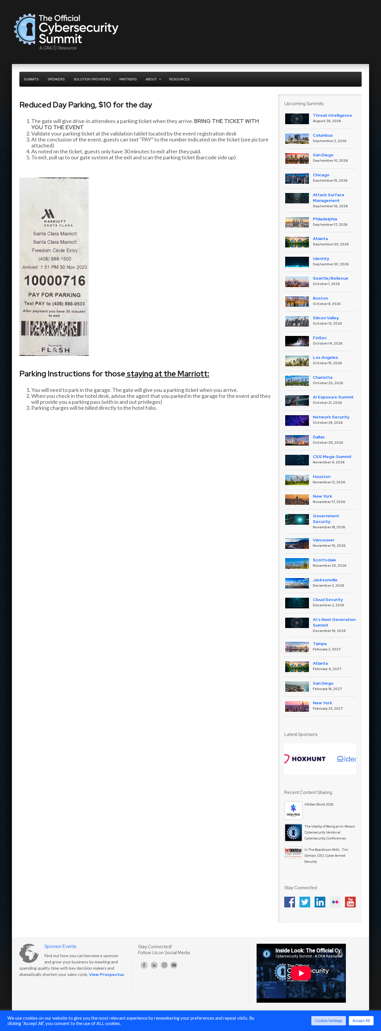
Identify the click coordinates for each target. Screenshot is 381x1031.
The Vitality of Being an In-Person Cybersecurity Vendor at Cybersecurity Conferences (330, 832)
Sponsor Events (60, 946)
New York (322, 496)
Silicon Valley (326, 317)
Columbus (323, 135)
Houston (321, 476)
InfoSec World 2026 (319, 804)
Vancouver (324, 540)
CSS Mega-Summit (332, 456)
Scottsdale (324, 560)
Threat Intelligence (332, 115)
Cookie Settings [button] (328, 1020)
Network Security (331, 417)
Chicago (321, 174)
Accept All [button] (361, 1020)
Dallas (319, 437)
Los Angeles (325, 357)
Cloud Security (328, 599)
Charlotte (323, 377)
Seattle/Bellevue (330, 278)
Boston (320, 298)
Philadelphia (325, 219)
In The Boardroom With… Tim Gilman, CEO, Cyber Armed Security (326, 856)
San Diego (323, 155)
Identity (321, 258)
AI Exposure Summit (333, 397)
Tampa (320, 643)
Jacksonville (325, 580)
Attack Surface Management (328, 197)
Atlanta (320, 238)
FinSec (320, 337)
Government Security (326, 518)
